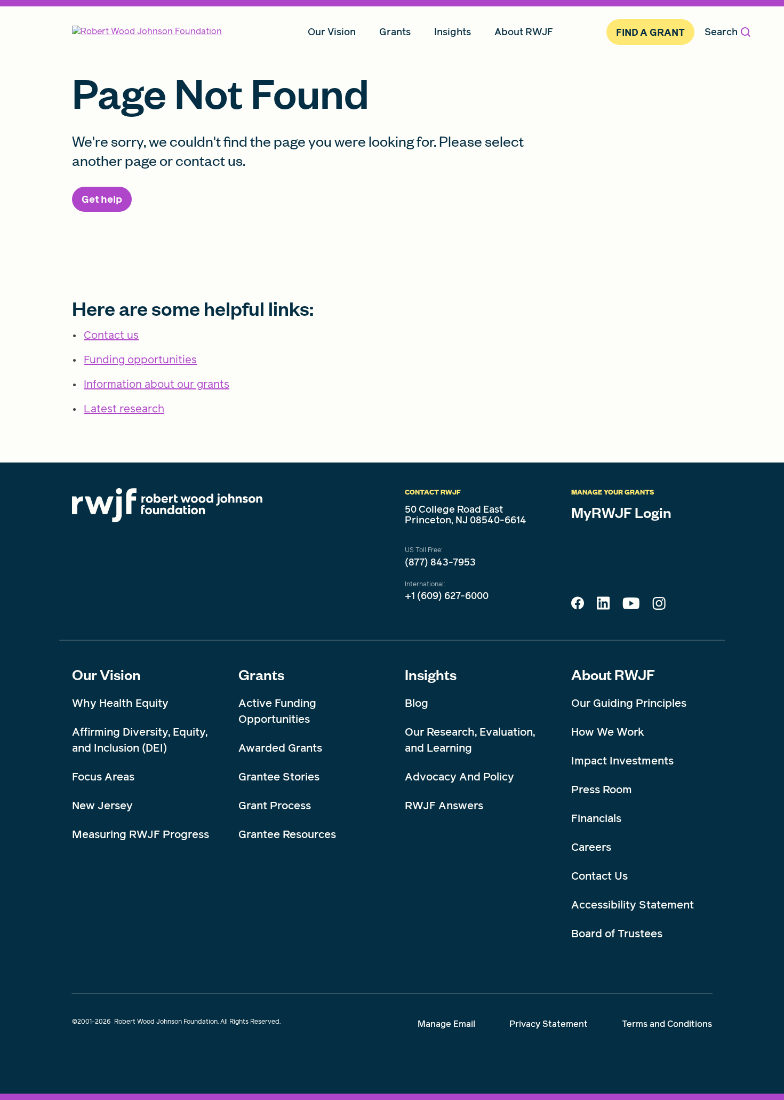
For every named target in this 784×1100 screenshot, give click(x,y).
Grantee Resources (287, 834)
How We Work (607, 731)
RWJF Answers (444, 805)
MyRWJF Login (621, 512)
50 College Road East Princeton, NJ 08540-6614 (465, 514)
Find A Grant (650, 32)
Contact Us (599, 875)
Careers (591, 847)
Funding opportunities (140, 359)
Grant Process (274, 805)
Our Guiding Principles (628, 703)
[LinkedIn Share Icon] (603, 606)
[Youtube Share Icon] (630, 605)
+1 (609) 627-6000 (447, 596)
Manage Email (446, 1024)
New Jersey (102, 805)
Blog (416, 703)
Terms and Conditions (667, 1024)
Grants (261, 674)
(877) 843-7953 (440, 562)
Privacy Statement (548, 1024)
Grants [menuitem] (395, 31)
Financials (596, 818)
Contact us (111, 335)
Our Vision (106, 674)
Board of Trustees (616, 933)
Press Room (601, 789)
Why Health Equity (120, 703)
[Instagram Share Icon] (659, 606)
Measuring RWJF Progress (140, 834)
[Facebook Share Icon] (577, 606)
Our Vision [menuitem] (332, 31)
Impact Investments (622, 760)
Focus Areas (103, 776)
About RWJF (613, 674)
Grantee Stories (278, 776)
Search (721, 31)
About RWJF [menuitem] (523, 31)
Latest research (124, 408)
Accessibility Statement (632, 904)
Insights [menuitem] (452, 31)
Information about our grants (156, 384)
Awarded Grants (280, 747)
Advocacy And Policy (459, 776)
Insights (431, 674)
